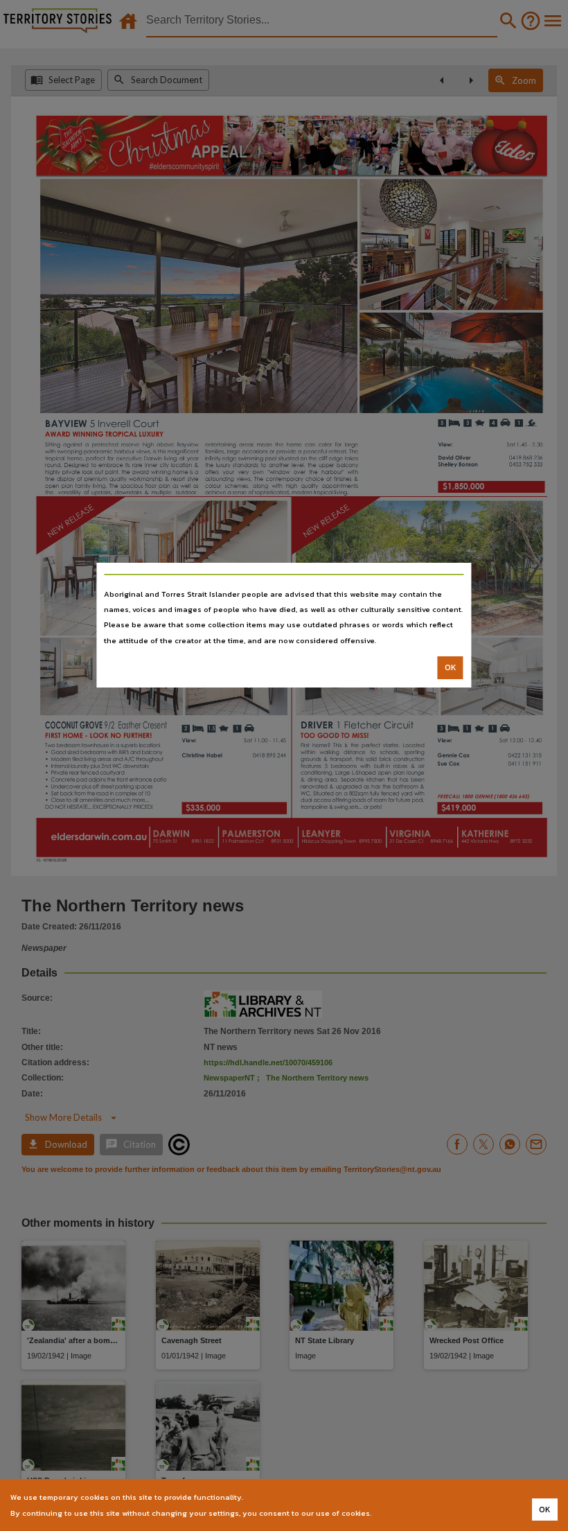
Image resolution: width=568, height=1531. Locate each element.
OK (450, 667)
